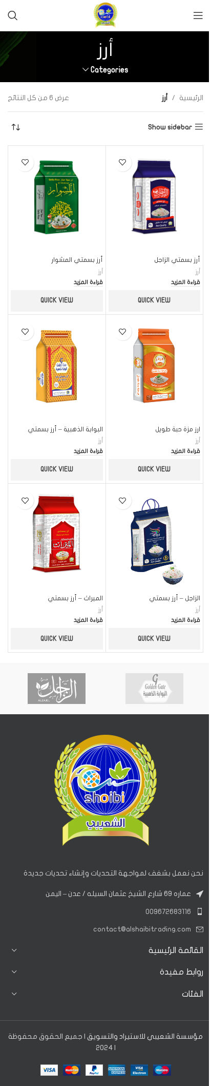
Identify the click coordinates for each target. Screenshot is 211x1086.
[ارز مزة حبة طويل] (155, 369)
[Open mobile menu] (198, 15)
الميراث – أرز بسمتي (75, 598)
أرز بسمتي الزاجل (177, 259)
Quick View (154, 300)
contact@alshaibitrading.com (142, 929)
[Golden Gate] (154, 688)
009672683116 (168, 912)
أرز (198, 272)
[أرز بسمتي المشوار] (57, 200)
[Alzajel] (57, 688)
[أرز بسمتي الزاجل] (155, 200)
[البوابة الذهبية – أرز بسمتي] (57, 369)
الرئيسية (191, 98)
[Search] (13, 15)
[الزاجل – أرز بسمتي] (155, 538)
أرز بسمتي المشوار (77, 259)
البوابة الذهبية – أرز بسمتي (65, 429)
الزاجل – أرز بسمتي (174, 598)
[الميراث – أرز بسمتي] (57, 538)
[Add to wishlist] (123, 163)
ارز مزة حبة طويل (177, 429)
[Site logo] (105, 15)
